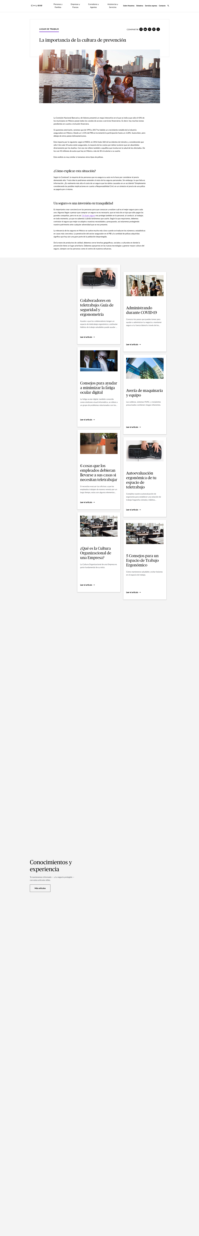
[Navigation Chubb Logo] (37, 6)
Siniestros (139, 6)
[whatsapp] (154, 29)
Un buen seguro (88, 216)
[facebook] (141, 29)
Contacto (162, 6)
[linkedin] (145, 29)
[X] (158, 29)
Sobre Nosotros (128, 6)
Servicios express (151, 6)
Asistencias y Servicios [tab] (112, 5)
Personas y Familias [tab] (58, 5)
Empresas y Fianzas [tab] (75, 5)
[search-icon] (168, 6)
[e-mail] (149, 29)
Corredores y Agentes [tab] (93, 5)
